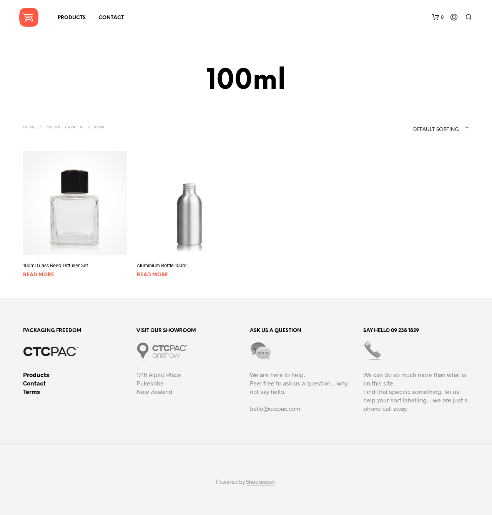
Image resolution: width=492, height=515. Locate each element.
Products (36, 374)
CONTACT (111, 17)
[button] (438, 17)
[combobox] (425, 127)
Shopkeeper (260, 482)
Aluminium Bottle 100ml (162, 265)
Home (29, 127)
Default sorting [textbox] (436, 129)
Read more (38, 274)
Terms (31, 391)
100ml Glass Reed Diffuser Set (55, 265)
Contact (34, 383)
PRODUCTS (72, 17)
